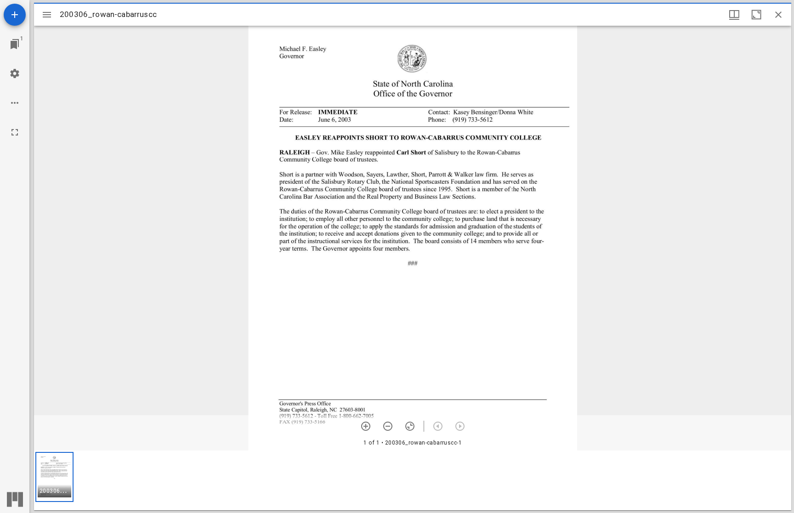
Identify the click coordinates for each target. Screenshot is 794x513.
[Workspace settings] (15, 73)
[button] (54, 477)
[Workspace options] (15, 103)
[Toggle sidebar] (47, 15)
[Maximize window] (756, 15)
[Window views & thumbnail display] (734, 15)
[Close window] (778, 15)
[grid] (412, 480)
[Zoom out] (388, 426)
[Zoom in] (366, 426)
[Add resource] (15, 15)
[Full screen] (15, 132)
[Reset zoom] (410, 426)
